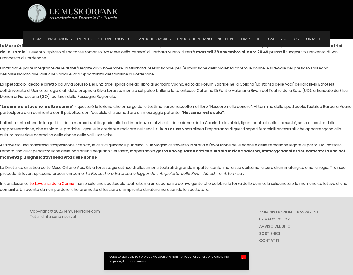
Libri (259, 39)
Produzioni (58, 39)
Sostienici (269, 233)
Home (38, 39)
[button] (243, 257)
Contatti (312, 39)
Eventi (83, 39)
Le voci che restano (194, 39)
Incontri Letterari (234, 39)
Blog (294, 39)
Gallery (275, 39)
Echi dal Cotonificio (115, 39)
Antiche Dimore (153, 39)
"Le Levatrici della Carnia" (52, 183)
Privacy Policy (274, 219)
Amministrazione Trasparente (290, 212)
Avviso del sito (275, 226)
